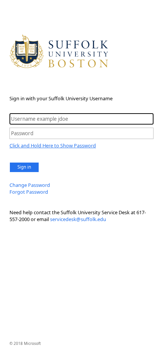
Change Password (29, 185)
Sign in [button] (24, 167)
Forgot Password (28, 191)
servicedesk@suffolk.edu (78, 219)
